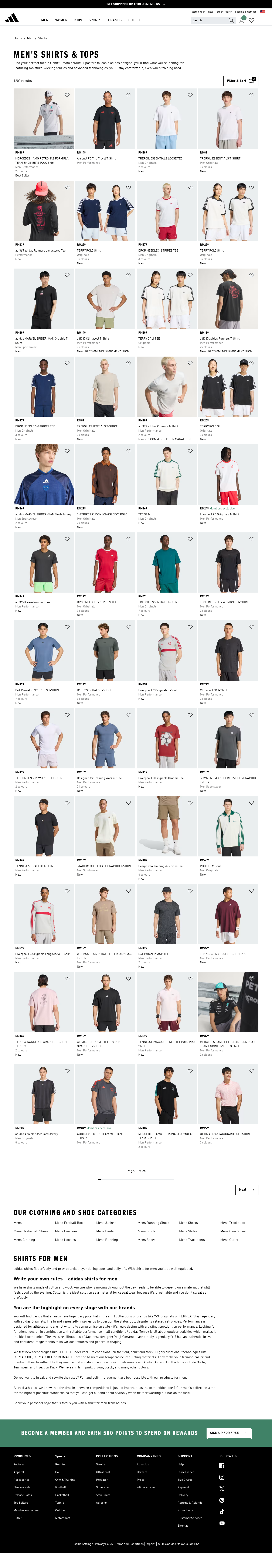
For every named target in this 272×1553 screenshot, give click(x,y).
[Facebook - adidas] (238, 1466)
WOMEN (61, 20)
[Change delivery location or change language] (262, 12)
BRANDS (115, 20)
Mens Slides (188, 1231)
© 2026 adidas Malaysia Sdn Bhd (178, 1544)
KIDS (78, 20)
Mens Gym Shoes (233, 1231)
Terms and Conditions (129, 1544)
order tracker (224, 12)
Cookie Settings (82, 1544)
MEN (44, 20)
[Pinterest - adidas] (238, 1501)
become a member (245, 12)
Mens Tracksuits (232, 1223)
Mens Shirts (147, 1231)
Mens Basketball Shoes (31, 1231)
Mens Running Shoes (153, 1223)
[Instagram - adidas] (238, 1478)
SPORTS (95, 20)
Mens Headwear (67, 1231)
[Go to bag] (262, 20)
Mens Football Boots (70, 1223)
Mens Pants (105, 1231)
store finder (198, 12)
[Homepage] (12, 18)
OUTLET (134, 20)
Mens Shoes (147, 1240)
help (210, 12)
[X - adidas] (238, 1489)
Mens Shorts (188, 1223)
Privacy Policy (104, 1544)
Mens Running (107, 1240)
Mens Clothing (24, 1240)
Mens (18, 1223)
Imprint (151, 1544)
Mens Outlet (229, 1240)
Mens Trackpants (192, 1240)
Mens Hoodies (65, 1240)
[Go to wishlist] (251, 20)
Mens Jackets (106, 1223)
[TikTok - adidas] (238, 1512)
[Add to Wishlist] (67, 96)
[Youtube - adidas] (238, 1524)
